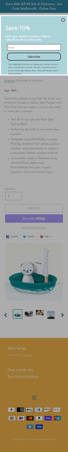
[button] (63, 20)
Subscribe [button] (34, 56)
